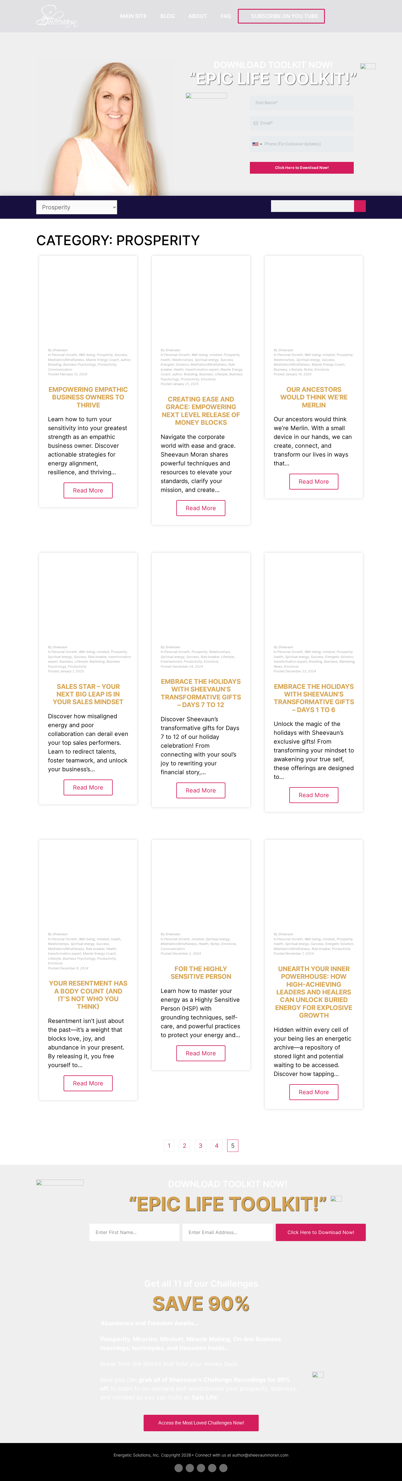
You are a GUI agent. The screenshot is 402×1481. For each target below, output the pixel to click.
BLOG (167, 16)
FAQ (226, 16)
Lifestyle (221, 374)
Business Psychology (79, 364)
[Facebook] (179, 1468)
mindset (216, 355)
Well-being (87, 355)
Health (179, 369)
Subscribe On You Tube (283, 16)
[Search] (360, 206)
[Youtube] (212, 1468)
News (278, 666)
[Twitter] (190, 1468)
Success (120, 355)
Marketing (97, 661)
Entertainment (171, 661)
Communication (60, 369)
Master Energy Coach (102, 360)
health (165, 360)
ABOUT (197, 16)
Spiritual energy (207, 360)
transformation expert (202, 369)
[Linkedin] (201, 1468)
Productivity (107, 364)
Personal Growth (64, 355)
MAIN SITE (133, 16)
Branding (55, 364)
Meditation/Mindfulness (66, 360)
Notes (308, 369)
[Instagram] (223, 1468)
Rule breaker (97, 657)
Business (206, 374)
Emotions (208, 379)
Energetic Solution (175, 364)
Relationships (182, 360)
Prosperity (105, 355)
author (125, 360)
